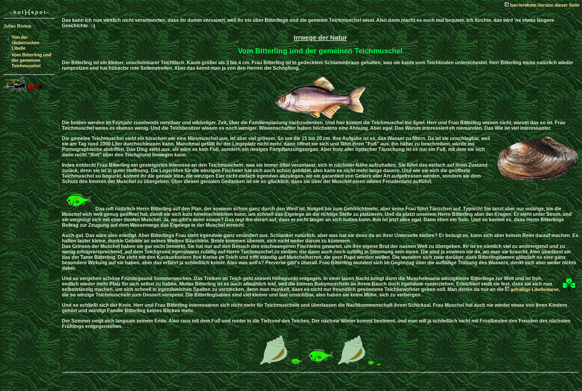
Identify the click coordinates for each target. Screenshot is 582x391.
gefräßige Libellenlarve (534, 289)
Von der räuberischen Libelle (25, 43)
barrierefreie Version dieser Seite (544, 5)
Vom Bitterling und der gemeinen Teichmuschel (31, 60)
